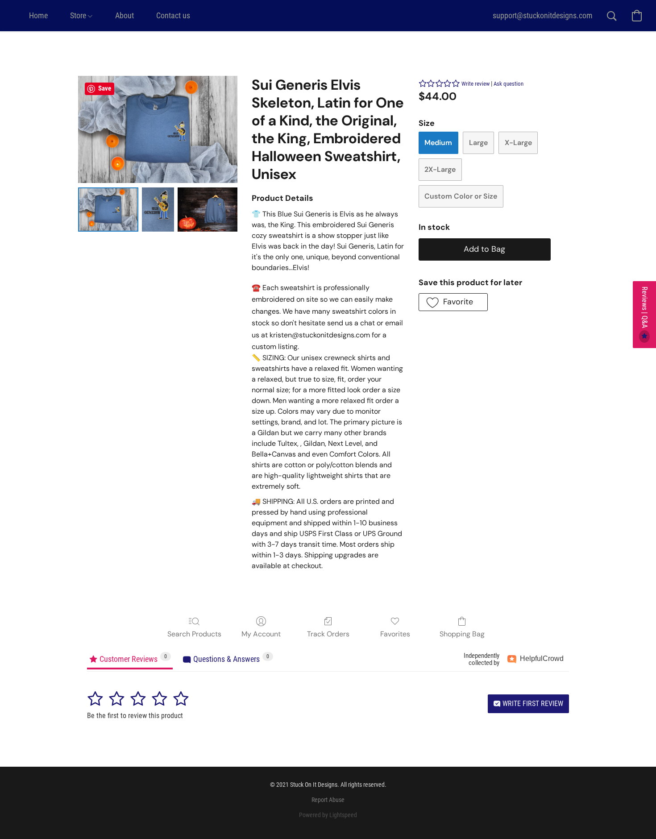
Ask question (508, 83)
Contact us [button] (173, 15)
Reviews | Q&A (644, 308)
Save (104, 88)
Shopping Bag (462, 634)
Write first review (532, 703)
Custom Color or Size (460, 196)
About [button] (124, 15)
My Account (261, 634)
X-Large (518, 142)
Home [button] (38, 15)
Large (478, 142)
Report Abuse (328, 799)
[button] (542, 15)
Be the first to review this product (135, 715)
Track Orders (328, 634)
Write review (475, 83)
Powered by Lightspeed (328, 814)
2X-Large (440, 169)
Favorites (395, 634)
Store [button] (79, 15)
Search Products (194, 634)
